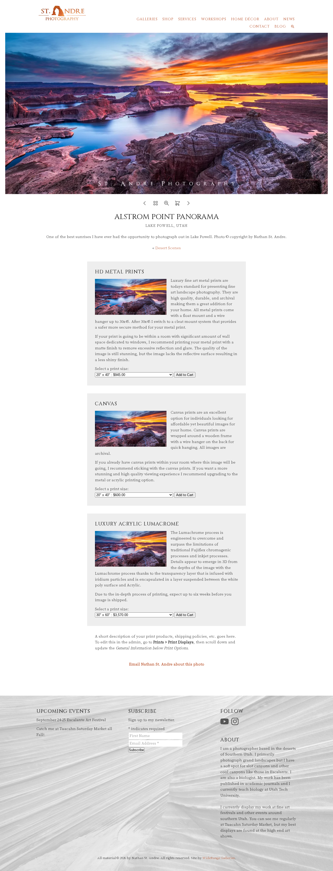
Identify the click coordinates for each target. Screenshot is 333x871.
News (289, 19)
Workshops (213, 19)
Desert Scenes (168, 248)
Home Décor (245, 19)
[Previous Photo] (145, 204)
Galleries (147, 19)
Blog (280, 26)
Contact (259, 26)
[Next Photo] (188, 204)
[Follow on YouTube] (225, 721)
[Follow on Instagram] (235, 721)
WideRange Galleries (218, 858)
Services (187, 19)
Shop (167, 19)
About (271, 19)
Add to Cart (184, 375)
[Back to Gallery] (155, 204)
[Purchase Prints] (177, 204)
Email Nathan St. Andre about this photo (166, 664)
